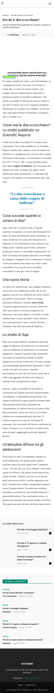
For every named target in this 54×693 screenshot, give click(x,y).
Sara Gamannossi (10, 596)
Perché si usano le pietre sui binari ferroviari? (23, 640)
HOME (20, 685)
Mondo (5, 605)
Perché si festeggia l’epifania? (32, 529)
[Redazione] (5, 35)
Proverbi (6, 589)
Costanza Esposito (10, 627)
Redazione (14, 35)
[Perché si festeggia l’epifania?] (9, 533)
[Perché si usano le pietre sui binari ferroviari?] (9, 560)
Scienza (6, 15)
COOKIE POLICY (30, 685)
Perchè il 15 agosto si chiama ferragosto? (21, 624)
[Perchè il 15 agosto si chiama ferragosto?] (9, 546)
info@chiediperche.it (32, 678)
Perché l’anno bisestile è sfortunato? (18, 593)
